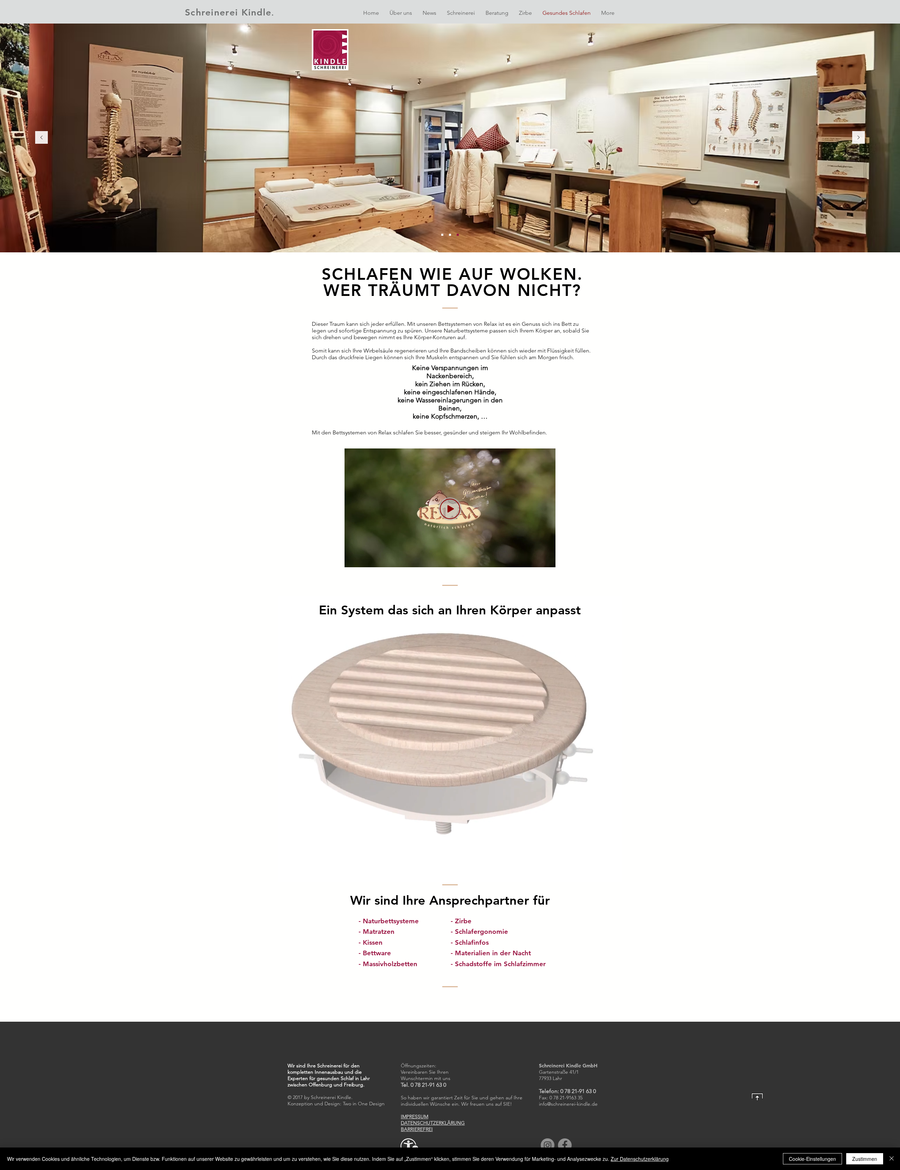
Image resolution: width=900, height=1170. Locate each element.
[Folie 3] (458, 235)
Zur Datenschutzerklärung (640, 1158)
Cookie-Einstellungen (812, 1158)
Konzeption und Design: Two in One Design (336, 1103)
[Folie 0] (442, 235)
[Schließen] (891, 1158)
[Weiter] (858, 138)
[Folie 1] (450, 235)
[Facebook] (565, 1145)
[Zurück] (41, 138)
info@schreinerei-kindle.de (568, 1104)
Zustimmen (864, 1158)
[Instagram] (547, 1145)
